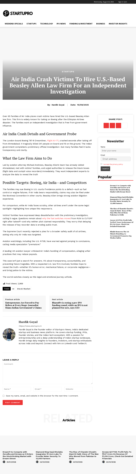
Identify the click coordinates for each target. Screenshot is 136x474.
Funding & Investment (81, 23)
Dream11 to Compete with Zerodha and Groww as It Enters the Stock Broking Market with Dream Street (120, 189)
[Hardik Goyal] (9, 334)
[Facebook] (106, 125)
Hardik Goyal (58, 105)
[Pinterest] (118, 125)
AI (13, 289)
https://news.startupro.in (30, 326)
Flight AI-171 (53, 140)
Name (103, 147)
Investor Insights (118, 23)
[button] (131, 2)
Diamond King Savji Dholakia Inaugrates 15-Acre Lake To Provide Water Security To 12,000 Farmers (121, 200)
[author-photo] (4, 461)
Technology (46, 23)
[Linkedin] (20, 348)
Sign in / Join (122, 2)
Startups (31, 23)
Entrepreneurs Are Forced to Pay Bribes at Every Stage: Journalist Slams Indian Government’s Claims (23, 305)
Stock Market (23, 289)
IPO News (61, 23)
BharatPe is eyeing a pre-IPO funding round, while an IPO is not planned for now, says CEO (70, 305)
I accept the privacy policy (113, 164)
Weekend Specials (14, 23)
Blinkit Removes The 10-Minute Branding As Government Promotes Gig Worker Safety (120, 235)
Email (103, 155)
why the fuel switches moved (56, 218)
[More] (125, 125)
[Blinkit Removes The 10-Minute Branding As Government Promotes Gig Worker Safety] (103, 235)
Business (100, 23)
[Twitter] (112, 125)
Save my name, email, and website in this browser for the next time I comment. (42, 396)
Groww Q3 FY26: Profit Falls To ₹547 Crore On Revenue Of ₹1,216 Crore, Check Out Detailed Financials (121, 223)
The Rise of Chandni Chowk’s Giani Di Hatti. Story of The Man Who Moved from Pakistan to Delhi (121, 212)
